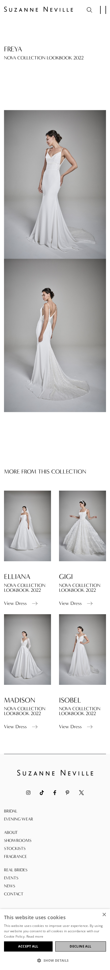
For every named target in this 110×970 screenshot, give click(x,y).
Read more (35, 936)
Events (11, 877)
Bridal (10, 811)
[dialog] (55, 939)
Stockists (15, 848)
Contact (13, 893)
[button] (55, 960)
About (11, 832)
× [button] (104, 915)
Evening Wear (18, 819)
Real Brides (16, 869)
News (9, 885)
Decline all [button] (80, 946)
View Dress (15, 603)
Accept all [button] (28, 946)
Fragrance (15, 856)
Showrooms (18, 840)
